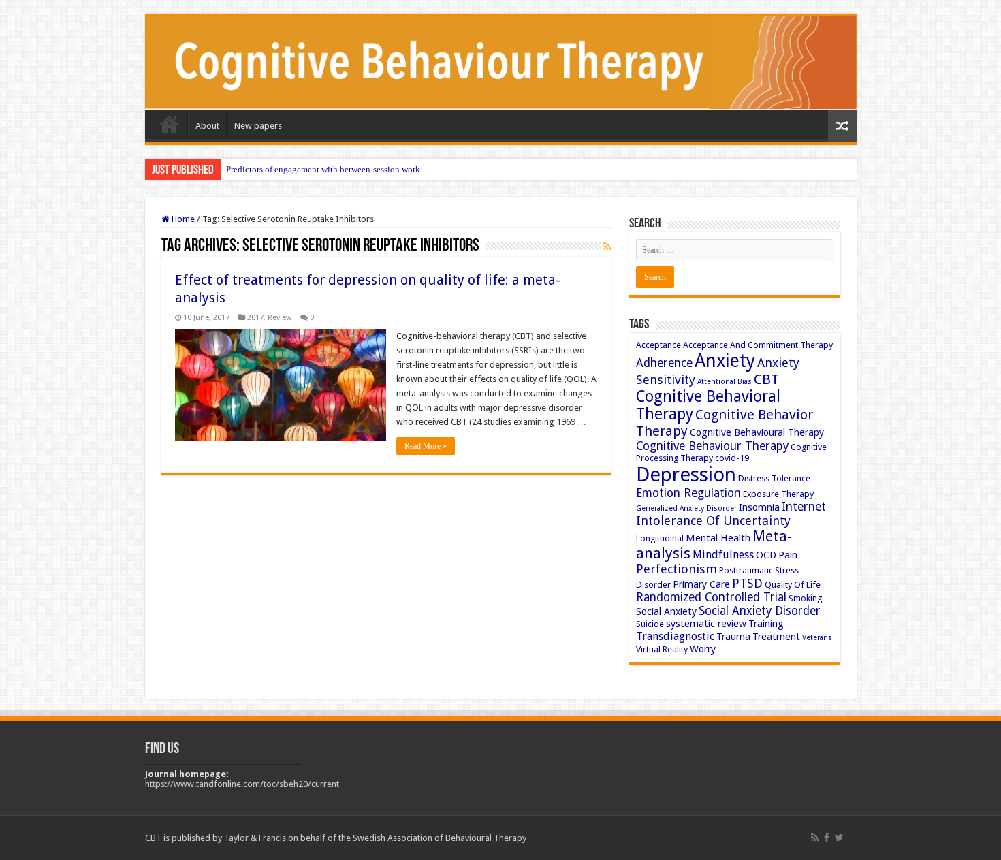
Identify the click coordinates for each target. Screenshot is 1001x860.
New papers (258, 126)
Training (766, 624)
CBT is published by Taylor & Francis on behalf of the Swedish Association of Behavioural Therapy (335, 838)
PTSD (747, 583)
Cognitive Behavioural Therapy (757, 432)
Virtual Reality (662, 649)
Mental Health (718, 538)
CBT (766, 379)
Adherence (664, 363)
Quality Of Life (793, 584)
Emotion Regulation (688, 493)
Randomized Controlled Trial (711, 597)
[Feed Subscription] (607, 246)
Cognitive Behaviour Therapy (712, 446)
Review (279, 317)
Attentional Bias (724, 381)
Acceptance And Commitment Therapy (758, 345)
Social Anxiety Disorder (760, 611)
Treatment (776, 637)
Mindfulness (723, 554)
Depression (686, 474)
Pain (787, 555)
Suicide (650, 624)
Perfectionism (676, 569)
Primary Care (701, 584)
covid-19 (732, 458)
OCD (766, 555)
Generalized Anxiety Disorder (686, 508)
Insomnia (759, 507)
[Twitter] (839, 837)
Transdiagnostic (675, 636)
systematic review (706, 624)
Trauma (733, 637)
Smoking (805, 598)
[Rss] (815, 837)
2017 (255, 317)
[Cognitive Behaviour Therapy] (501, 63)
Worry (703, 649)
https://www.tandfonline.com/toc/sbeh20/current (242, 784)
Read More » (425, 446)
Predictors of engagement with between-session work (323, 169)
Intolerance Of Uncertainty (713, 520)
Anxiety (725, 360)
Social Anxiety (666, 611)
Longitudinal (660, 538)
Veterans (817, 637)
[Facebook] (827, 837)
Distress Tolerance (774, 478)
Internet (804, 506)
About (207, 126)
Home (169, 124)
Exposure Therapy (778, 494)
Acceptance (658, 345)
